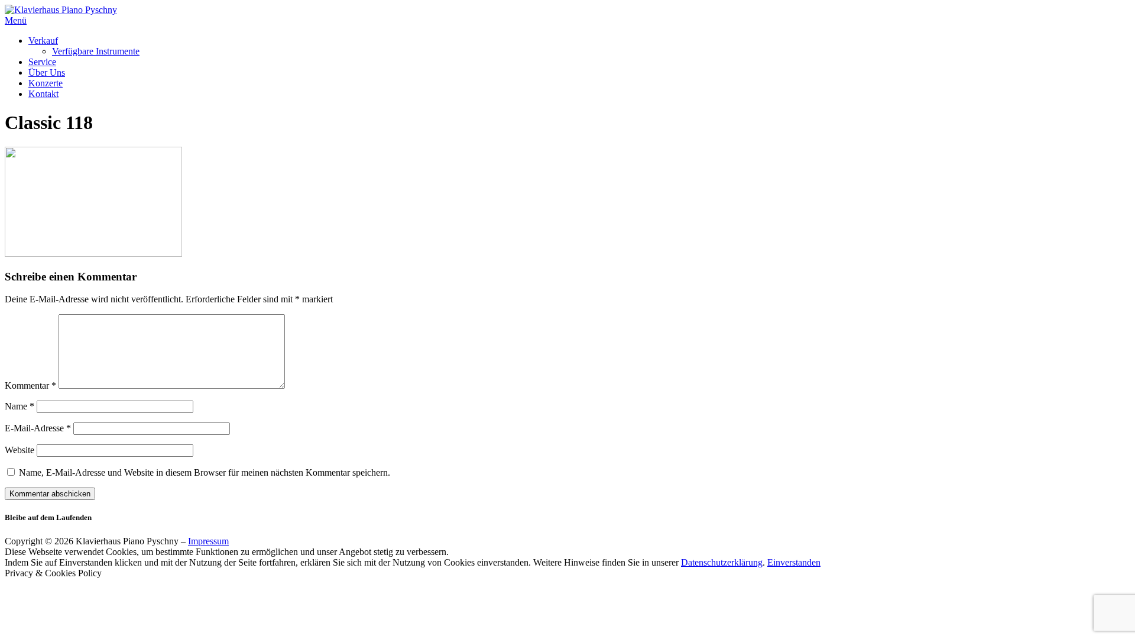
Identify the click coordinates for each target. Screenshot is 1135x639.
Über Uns (46, 72)
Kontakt (43, 94)
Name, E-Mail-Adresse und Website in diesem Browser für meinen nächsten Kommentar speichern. (204, 472)
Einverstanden (794, 562)
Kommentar (30, 385)
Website (19, 450)
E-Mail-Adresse (38, 428)
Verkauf (43, 41)
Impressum (208, 541)
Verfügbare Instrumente (96, 51)
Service (42, 62)
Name (19, 406)
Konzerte (45, 83)
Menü (16, 20)
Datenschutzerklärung (722, 562)
